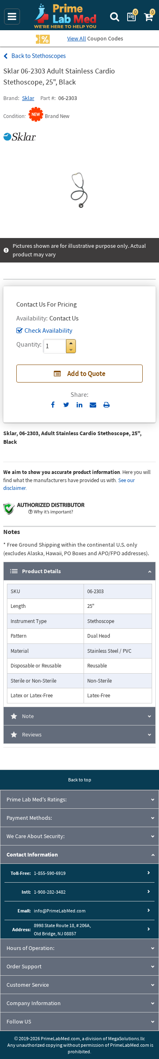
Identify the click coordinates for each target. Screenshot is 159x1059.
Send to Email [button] (93, 404)
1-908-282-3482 (50, 892)
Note (28, 716)
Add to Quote (86, 373)
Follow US (19, 1021)
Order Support (24, 966)
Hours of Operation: (30, 948)
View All (76, 38)
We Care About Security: (35, 836)
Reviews (32, 734)
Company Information (34, 1003)
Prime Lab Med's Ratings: (36, 799)
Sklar (28, 98)
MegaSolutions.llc (126, 1038)
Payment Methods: (29, 817)
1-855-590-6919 (50, 873)
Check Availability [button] (48, 330)
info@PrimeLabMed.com (60, 911)
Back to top (79, 779)
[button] (70, 343)
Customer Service (28, 984)
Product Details (41, 571)
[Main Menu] (12, 16)
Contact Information (32, 854)
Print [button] (106, 404)
